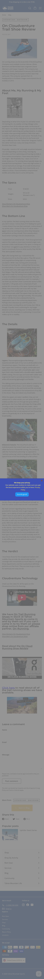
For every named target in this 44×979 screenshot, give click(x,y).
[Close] (42, 480)
